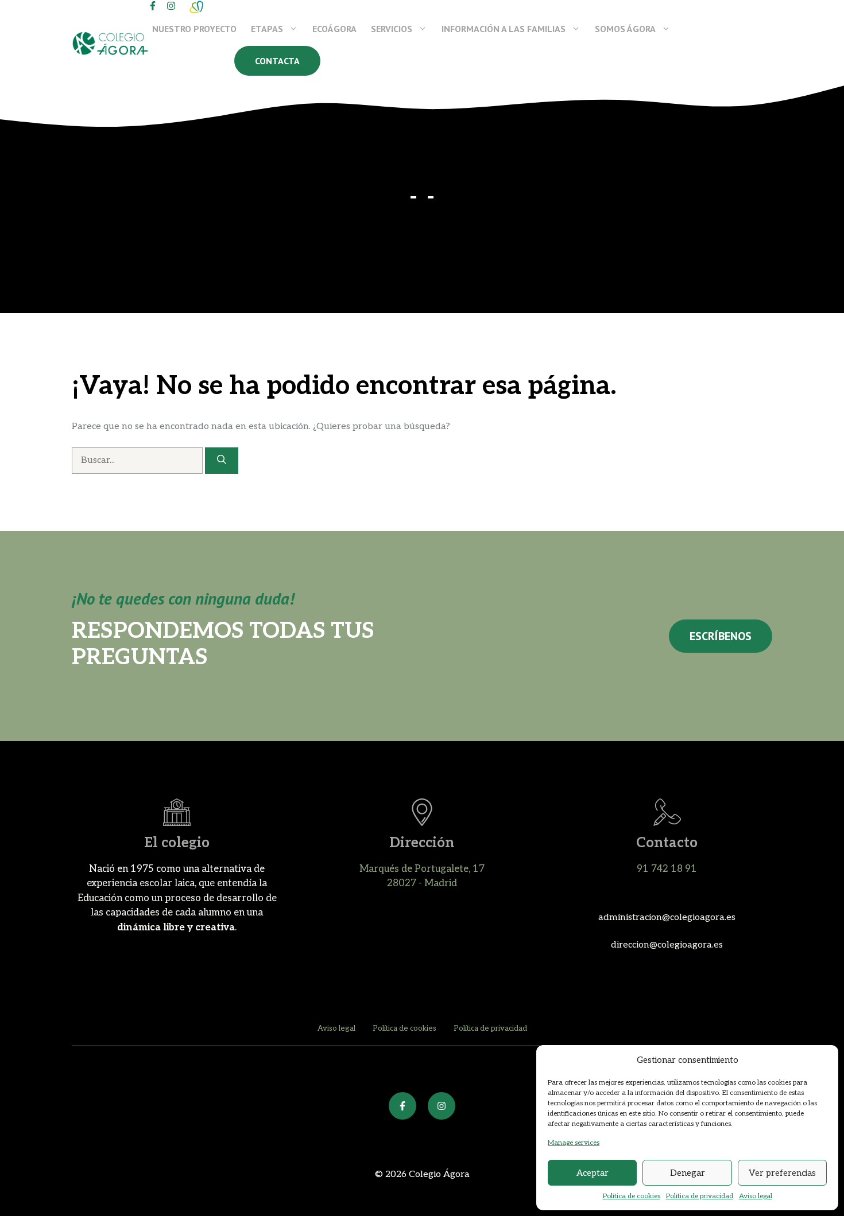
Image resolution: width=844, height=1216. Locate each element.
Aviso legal (755, 1196)
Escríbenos (721, 636)
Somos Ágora (625, 28)
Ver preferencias (782, 1173)
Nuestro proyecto (194, 28)
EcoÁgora (334, 28)
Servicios (391, 28)
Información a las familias (504, 28)
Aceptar (592, 1173)
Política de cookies (631, 1196)
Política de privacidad (699, 1196)
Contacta (277, 61)
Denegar (687, 1173)
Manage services (573, 1143)
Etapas (267, 28)
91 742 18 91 (667, 869)
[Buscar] (221, 460)
